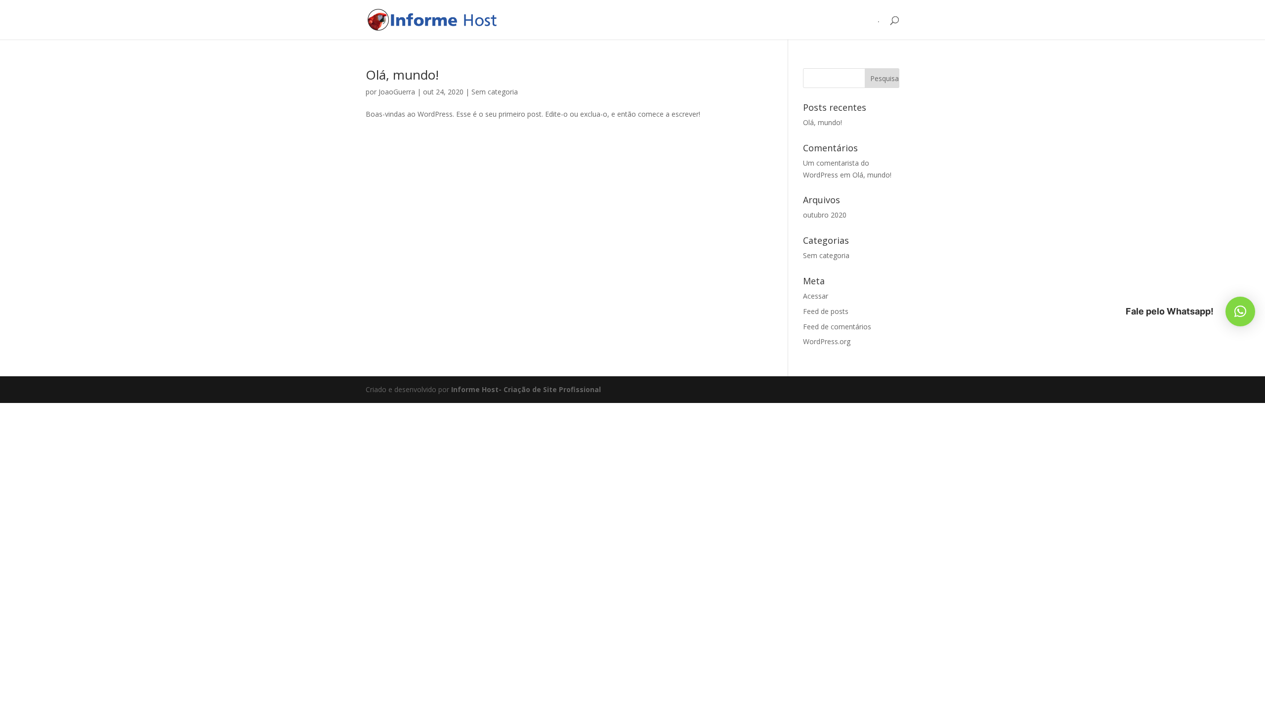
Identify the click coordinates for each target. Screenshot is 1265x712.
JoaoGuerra (397, 91)
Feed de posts (825, 311)
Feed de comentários (837, 326)
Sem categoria (494, 91)
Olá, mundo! (402, 75)
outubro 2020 (824, 215)
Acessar (815, 296)
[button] (1240, 311)
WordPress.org (826, 341)
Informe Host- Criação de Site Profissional (526, 389)
